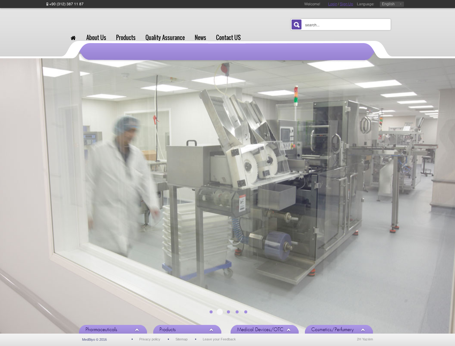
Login (332, 4)
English (388, 4)
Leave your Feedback (219, 339)
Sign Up (346, 4)
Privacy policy (149, 339)
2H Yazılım (365, 339)
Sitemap (182, 339)
